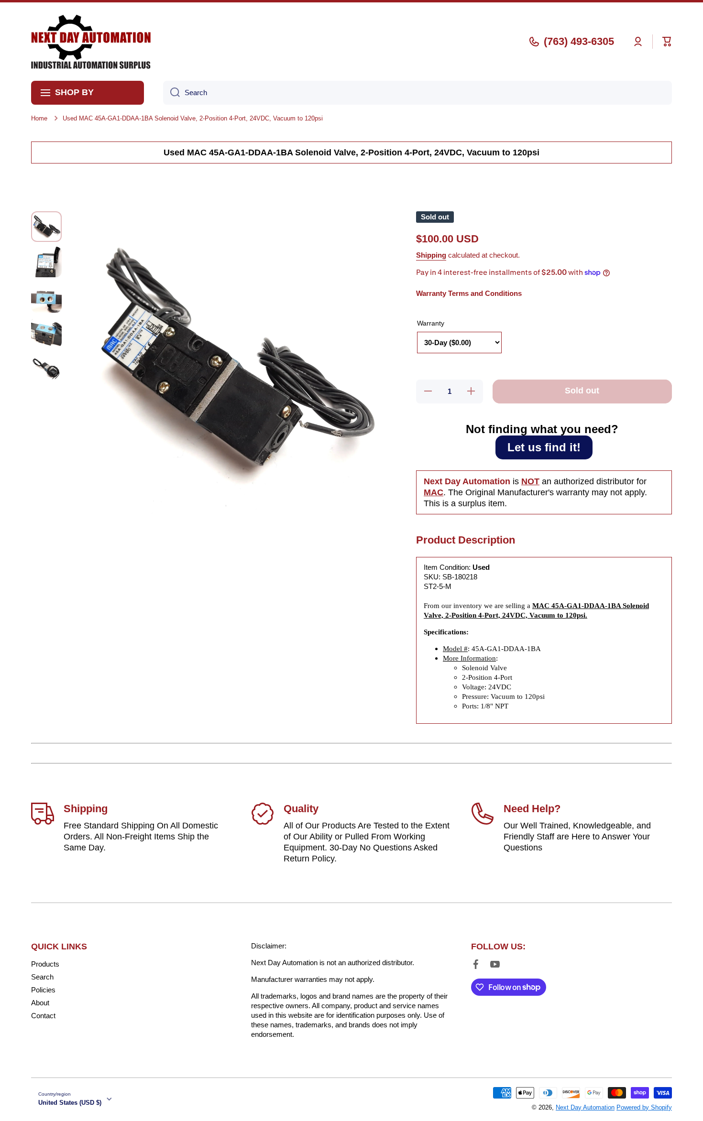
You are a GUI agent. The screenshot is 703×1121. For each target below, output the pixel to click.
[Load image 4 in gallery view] (46, 332)
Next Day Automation (585, 1107)
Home (39, 118)
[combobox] (417, 93)
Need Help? (532, 809)
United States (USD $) (69, 1102)
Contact (43, 1016)
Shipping (431, 255)
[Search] (171, 93)
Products (45, 964)
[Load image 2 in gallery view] (46, 262)
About (40, 1003)
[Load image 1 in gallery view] (46, 226)
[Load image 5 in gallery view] (46, 368)
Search (42, 977)
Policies (43, 990)
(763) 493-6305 (579, 41)
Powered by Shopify (644, 1107)
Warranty (430, 323)
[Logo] (91, 41)
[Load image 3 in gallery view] (46, 297)
